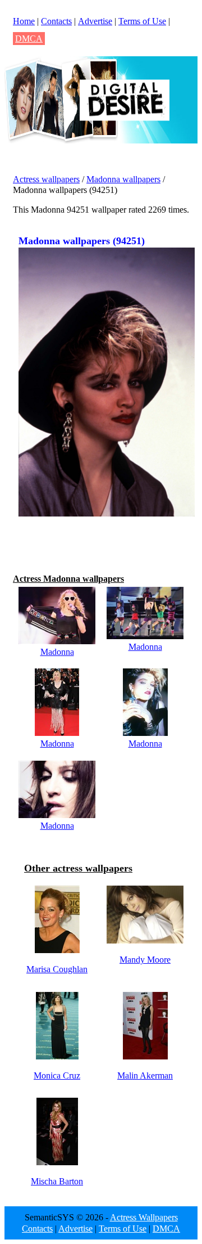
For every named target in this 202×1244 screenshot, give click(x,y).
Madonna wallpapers (123, 179)
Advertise (95, 21)
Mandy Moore (145, 959)
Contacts (56, 21)
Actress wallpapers (46, 179)
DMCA (29, 38)
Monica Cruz (57, 1075)
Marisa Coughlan (57, 969)
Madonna (57, 652)
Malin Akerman (145, 1075)
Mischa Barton (57, 1181)
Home (24, 21)
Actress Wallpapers (144, 1217)
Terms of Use (142, 21)
